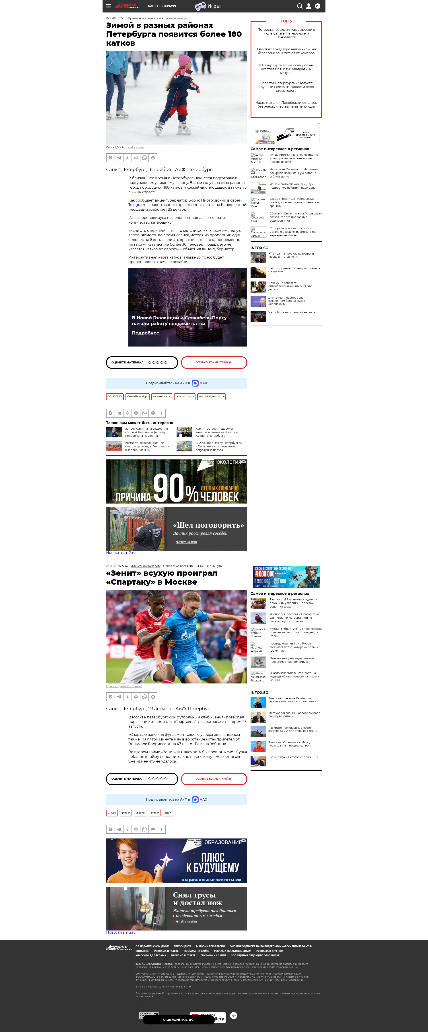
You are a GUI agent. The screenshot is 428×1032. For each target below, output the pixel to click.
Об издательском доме (152, 946)
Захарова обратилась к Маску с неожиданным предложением (290, 744)
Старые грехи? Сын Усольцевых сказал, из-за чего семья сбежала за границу (295, 202)
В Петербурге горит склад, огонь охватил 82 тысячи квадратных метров (286, 69)
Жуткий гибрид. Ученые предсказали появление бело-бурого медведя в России (296, 632)
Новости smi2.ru (121, 553)
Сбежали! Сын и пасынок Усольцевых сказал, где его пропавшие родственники (296, 217)
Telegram (136, 205)
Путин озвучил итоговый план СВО (293, 757)
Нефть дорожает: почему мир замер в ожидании (294, 270)
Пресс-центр (182, 946)
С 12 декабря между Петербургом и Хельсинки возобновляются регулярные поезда (219, 446)
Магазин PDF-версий (210, 946)
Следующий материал (178, 1019)
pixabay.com (135, 147)
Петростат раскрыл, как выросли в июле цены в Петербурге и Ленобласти (286, 33)
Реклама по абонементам (232, 951)
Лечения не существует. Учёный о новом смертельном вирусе (293, 660)
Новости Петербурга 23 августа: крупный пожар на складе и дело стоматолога (286, 87)
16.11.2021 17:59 (115, 18)
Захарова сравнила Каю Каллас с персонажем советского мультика (292, 700)
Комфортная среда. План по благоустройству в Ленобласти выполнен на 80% (147, 446)
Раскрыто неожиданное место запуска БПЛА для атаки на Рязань (292, 729)
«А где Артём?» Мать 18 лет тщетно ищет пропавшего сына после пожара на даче (294, 158)
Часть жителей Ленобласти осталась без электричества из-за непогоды (286, 104)
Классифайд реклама (151, 955)
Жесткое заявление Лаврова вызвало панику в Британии (294, 715)
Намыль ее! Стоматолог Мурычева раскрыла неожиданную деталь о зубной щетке (294, 173)
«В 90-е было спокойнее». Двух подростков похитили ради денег (293, 185)
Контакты (142, 951)
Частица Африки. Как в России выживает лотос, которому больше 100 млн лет (294, 647)
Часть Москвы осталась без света (291, 312)
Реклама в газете (166, 951)
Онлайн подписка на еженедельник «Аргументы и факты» (271, 946)
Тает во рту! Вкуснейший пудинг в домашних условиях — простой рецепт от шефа (293, 603)
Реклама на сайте (196, 951)
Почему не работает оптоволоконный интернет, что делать (290, 286)
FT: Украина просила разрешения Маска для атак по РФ (291, 255)
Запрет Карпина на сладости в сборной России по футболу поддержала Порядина (146, 432)
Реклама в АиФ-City (270, 951)
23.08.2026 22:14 (117, 566)
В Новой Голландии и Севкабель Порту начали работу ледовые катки (179, 320)
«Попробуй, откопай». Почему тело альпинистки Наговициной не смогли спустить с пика (294, 617)
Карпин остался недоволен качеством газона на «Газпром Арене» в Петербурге (217, 432)
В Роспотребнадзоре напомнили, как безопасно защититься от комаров (286, 51)
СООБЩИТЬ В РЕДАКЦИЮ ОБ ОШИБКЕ (255, 955)
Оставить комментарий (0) (214, 362)
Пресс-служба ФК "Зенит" (124, 686)
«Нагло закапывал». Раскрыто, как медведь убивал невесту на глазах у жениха (295, 676)
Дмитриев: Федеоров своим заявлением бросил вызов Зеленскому (287, 301)
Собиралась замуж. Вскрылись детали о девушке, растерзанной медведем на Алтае (293, 231)
